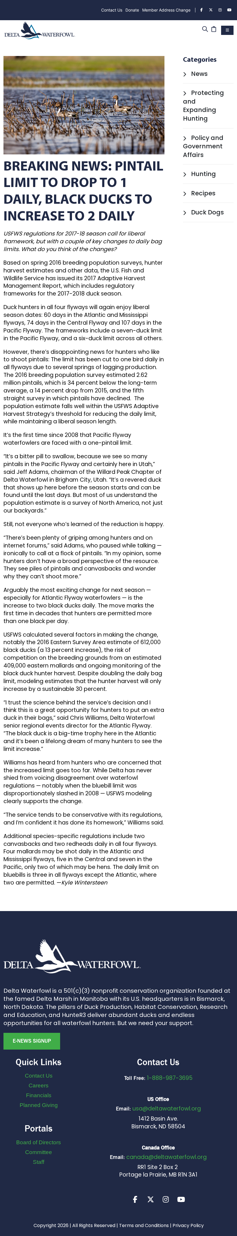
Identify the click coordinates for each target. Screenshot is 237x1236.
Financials (38, 1095)
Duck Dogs (207, 212)
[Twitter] (211, 10)
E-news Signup (32, 1040)
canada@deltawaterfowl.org (166, 1157)
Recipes (203, 193)
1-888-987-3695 (169, 1078)
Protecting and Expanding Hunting (203, 106)
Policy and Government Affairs (203, 146)
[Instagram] (220, 10)
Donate (132, 10)
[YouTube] (229, 10)
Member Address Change (166, 10)
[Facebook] (201, 10)
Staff (38, 1162)
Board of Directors (38, 1142)
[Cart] (213, 29)
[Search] (205, 29)
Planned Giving (39, 1105)
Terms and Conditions (144, 1225)
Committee (38, 1152)
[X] (151, 1199)
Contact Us (111, 10)
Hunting (203, 174)
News (199, 74)
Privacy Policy (188, 1225)
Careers (39, 1085)
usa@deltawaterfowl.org (166, 1108)
